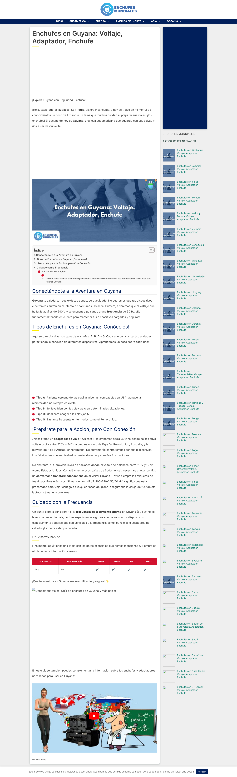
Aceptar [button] (202, 771)
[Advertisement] (94, 73)
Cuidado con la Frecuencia (52, 267)
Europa (101, 21)
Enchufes (41, 759)
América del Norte (128, 21)
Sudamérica (77, 21)
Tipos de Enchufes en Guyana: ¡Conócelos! (62, 259)
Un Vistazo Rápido (55, 271)
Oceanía (172, 21)
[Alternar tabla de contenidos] (150, 250)
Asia (154, 21)
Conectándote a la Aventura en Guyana (59, 255)
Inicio (59, 21)
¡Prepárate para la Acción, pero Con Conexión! (64, 263)
